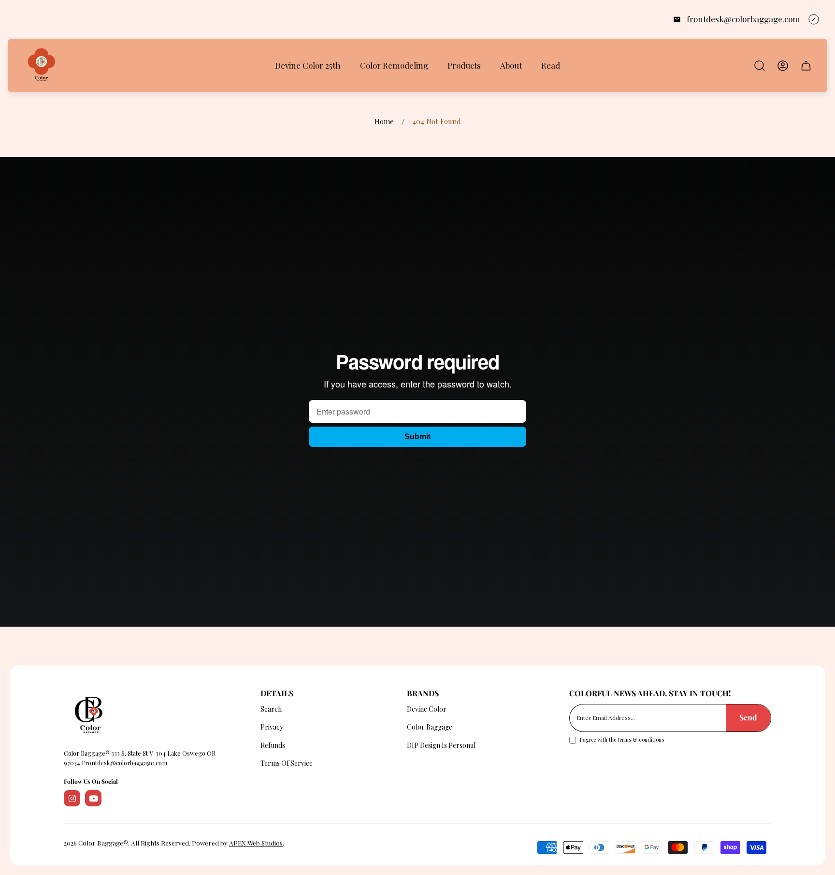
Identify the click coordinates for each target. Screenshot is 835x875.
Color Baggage (429, 727)
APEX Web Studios (256, 842)
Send (748, 717)
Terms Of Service (286, 763)
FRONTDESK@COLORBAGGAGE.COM (743, 19)
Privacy (271, 727)
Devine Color (426, 709)
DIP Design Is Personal (441, 745)
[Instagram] (72, 798)
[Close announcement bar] (814, 19)
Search (271, 709)
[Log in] (782, 65)
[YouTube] (93, 798)
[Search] (759, 65)
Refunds (272, 745)
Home (384, 121)
